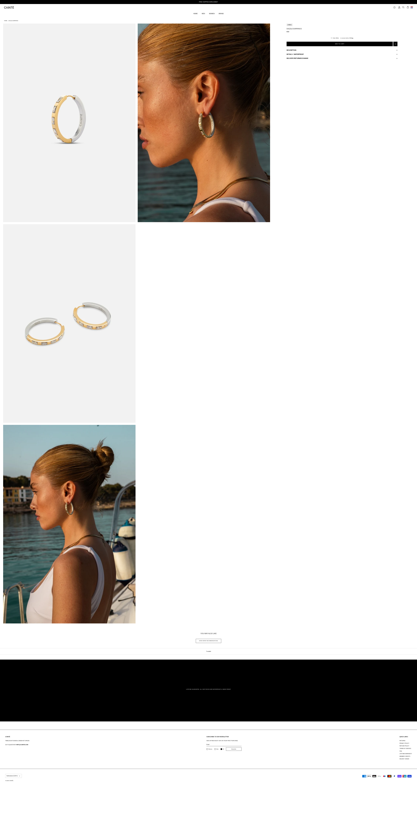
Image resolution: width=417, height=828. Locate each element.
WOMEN (212, 13)
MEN (203, 13)
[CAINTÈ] (9, 7)
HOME (195, 13)
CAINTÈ (11, 780)
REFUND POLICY (404, 746)
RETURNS (402, 740)
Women (210, 749)
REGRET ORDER (404, 759)
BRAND (221, 13)
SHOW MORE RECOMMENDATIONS (208, 640)
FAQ (401, 751)
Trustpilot (208, 651)
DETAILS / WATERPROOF (295, 54)
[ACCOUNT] (398, 7)
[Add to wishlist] (395, 44)
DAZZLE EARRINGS (13, 20)
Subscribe (233, 749)
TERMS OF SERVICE (405, 748)
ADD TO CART (339, 43)
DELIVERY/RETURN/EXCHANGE (297, 58)
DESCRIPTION (291, 50)
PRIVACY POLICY (404, 743)
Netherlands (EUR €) (12, 775)
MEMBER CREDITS (405, 756)
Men (217, 749)
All (223, 749)
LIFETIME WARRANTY (406, 753)
